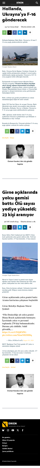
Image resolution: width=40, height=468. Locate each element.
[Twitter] (18, 430)
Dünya (12, 138)
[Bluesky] (3, 430)
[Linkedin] (25, 32)
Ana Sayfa (5, 138)
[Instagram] (8, 430)
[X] (9, 32)
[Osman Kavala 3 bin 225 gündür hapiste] (20, 152)
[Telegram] (20, 32)
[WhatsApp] (4, 32)
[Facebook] (14, 32)
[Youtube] (13, 430)
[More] (30, 32)
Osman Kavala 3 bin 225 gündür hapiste (20, 163)
